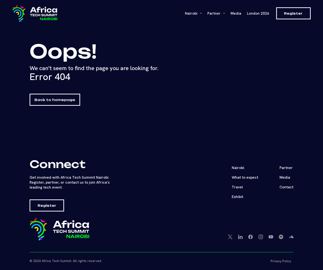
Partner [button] (286, 167)
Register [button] (293, 13)
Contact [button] (286, 187)
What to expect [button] (245, 177)
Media (236, 13)
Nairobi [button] (191, 13)
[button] (34, 13)
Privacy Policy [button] (281, 261)
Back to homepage (55, 100)
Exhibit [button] (237, 196)
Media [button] (284, 177)
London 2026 (258, 13)
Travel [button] (237, 187)
